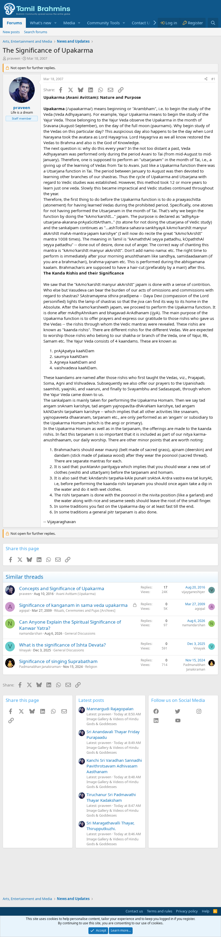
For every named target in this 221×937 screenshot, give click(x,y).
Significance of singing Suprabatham (58, 661)
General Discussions (80, 633)
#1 (213, 79)
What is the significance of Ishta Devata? (62, 645)
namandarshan (30, 633)
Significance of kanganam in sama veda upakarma (73, 605)
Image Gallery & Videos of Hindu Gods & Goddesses (113, 721)
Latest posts (91, 700)
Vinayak (25, 650)
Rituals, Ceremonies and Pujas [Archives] (84, 610)
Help (205, 911)
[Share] (205, 79)
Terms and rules (159, 911)
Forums (14, 22)
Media (69, 22)
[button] (55, 23)
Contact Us (142, 22)
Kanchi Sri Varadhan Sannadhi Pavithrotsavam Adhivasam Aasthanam (114, 765)
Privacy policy (187, 911)
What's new (40, 22)
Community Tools (103, 22)
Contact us (134, 911)
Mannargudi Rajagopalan (110, 708)
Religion (91, 666)
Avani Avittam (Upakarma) (76, 593)
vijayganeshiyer (193, 592)
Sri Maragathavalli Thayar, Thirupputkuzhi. (110, 825)
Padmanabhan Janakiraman (40, 666)
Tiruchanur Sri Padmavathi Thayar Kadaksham (111, 797)
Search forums (35, 31)
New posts (11, 31)
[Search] (213, 23)
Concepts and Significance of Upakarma (61, 588)
